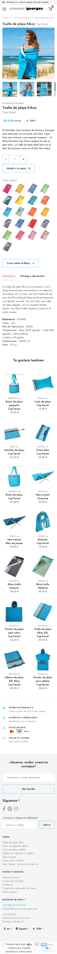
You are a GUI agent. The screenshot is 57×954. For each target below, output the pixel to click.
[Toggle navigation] (4, 9)
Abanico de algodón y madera (18, 853)
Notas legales (9, 892)
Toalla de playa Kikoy (13, 842)
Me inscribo (28, 789)
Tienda (5, 17)
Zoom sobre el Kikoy (19, 263)
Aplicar (47, 824)
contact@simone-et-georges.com (19, 909)
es (8, 928)
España (23, 928)
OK (47, 948)
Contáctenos (9, 914)
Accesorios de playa (13, 103)
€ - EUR (31, 120)
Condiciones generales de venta (19, 888)
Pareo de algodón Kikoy (14, 846)
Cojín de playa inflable (14, 849)
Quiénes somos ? (11, 877)
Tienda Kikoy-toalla (22, 17)
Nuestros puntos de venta (16, 918)
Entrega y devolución (32, 276)
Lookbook (7, 884)
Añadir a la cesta (17, 168)
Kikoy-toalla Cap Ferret (44, 17)
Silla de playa (9, 857)
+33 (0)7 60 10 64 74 (14, 905)
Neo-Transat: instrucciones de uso (20, 864)
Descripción (9, 276)
